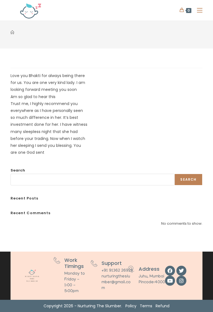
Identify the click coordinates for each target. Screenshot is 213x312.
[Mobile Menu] (197, 10)
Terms (146, 306)
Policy (130, 306)
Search (18, 170)
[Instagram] (181, 281)
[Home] (12, 32)
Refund (162, 306)
